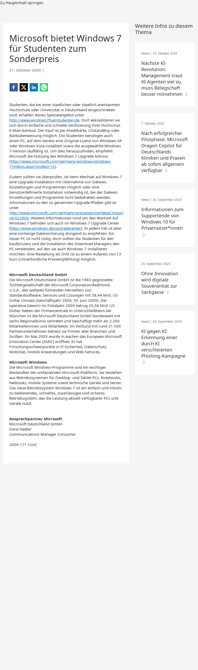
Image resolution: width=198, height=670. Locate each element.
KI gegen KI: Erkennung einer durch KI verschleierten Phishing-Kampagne (163, 343)
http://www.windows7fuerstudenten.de (44, 120)
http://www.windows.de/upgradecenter (46, 228)
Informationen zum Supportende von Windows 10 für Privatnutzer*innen (162, 218)
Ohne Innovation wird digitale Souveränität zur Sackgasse (159, 282)
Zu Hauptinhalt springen (21, 2)
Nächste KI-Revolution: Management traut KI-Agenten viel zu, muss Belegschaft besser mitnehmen (162, 78)
